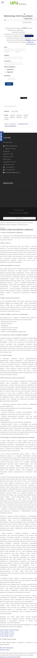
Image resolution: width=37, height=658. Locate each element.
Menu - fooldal (15, 111)
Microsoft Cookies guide (6, 647)
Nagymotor (10, 72)
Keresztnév (18, 51)
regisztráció (19, 117)
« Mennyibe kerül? (23, 124)
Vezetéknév (7, 51)
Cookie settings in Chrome (7, 634)
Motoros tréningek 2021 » (10, 126)
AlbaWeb (25, 213)
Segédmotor (10, 69)
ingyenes (12, 115)
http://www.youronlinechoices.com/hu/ (10, 657)
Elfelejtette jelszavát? (31, 40)
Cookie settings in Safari (6, 636)
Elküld (9, 84)
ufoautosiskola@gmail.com (12, 172)
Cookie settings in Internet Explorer (9, 630)
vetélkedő (26, 115)
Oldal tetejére (19, 218)
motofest (6, 119)
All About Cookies (4, 649)
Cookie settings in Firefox (7, 632)
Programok (12, 117)
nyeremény (19, 115)
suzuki (25, 117)
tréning (6, 117)
